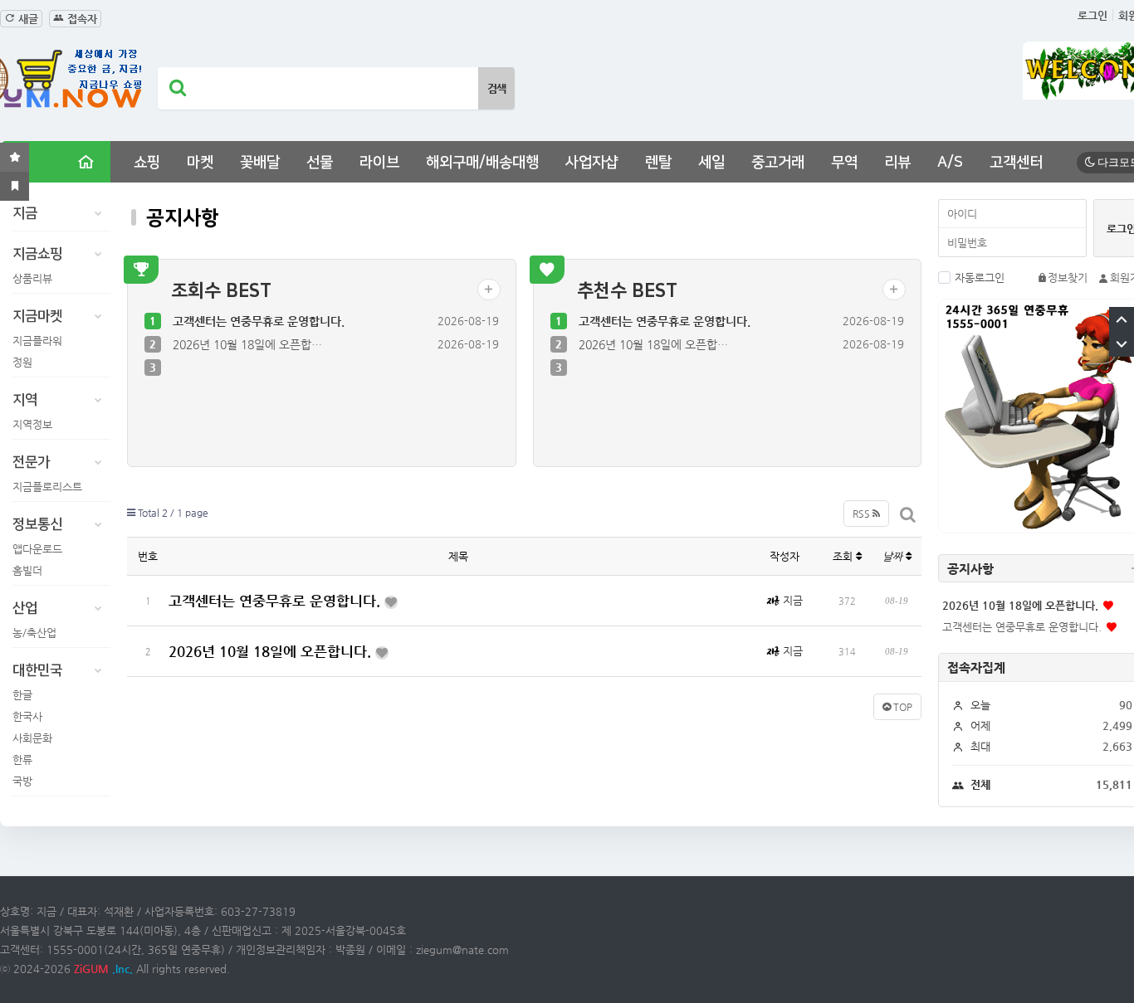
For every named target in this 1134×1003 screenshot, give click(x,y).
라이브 (379, 162)
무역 (844, 162)
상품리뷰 (32, 278)
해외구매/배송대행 (482, 162)
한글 (22, 695)
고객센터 (1016, 162)
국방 (22, 781)
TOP (901, 707)
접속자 (80, 18)
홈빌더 (27, 570)
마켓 (200, 162)
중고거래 (777, 162)
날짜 (894, 556)
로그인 (1092, 15)
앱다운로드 (37, 549)
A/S (950, 162)
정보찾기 (1068, 277)
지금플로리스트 (47, 486)
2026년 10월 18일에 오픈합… (247, 344)
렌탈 (658, 162)
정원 (22, 362)
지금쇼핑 (37, 253)
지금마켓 (37, 316)
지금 (24, 213)
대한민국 (37, 670)
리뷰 (897, 162)
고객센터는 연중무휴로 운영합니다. (259, 321)
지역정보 (32, 424)
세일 (711, 162)
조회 (844, 556)
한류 (22, 759)
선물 (319, 162)
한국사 (27, 716)
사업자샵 (591, 162)
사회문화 (32, 738)
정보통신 (37, 524)
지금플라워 (37, 340)
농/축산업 (34, 632)
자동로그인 (979, 277)
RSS (862, 513)
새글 (26, 18)
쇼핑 (147, 162)
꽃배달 (260, 162)
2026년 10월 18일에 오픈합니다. (272, 651)
